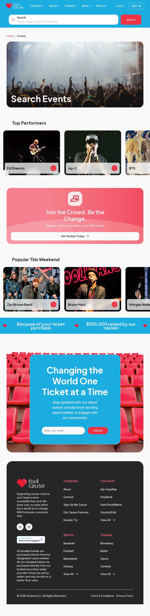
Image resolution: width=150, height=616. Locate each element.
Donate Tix (70, 520)
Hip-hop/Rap (108, 489)
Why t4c (101, 5)
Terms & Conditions (102, 595)
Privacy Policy (124, 595)
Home (10, 36)
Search (21, 17)
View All (105, 520)
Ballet (104, 550)
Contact (68, 497)
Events (22, 36)
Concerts (36, 5)
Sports (53, 5)
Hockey (68, 566)
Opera (104, 558)
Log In (120, 5)
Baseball (69, 543)
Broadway (106, 543)
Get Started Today (73, 236)
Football (68, 550)
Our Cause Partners (76, 512)
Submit (97, 430)
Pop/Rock (106, 497)
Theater (70, 5)
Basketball (70, 558)
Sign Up (136, 5)
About (67, 489)
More (85, 5)
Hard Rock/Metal (111, 504)
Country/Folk (108, 512)
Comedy (105, 566)
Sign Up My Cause (75, 504)
